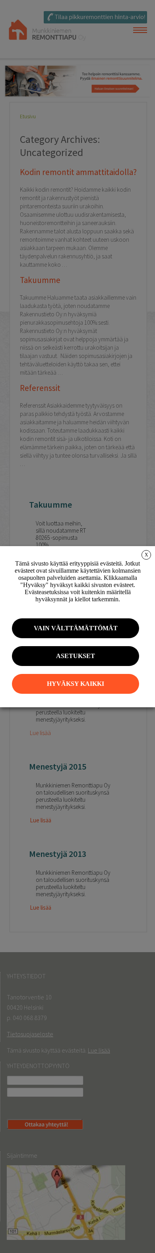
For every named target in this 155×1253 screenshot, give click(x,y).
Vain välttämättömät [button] (76, 628)
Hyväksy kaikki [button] (75, 683)
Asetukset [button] (75, 655)
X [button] (146, 555)
